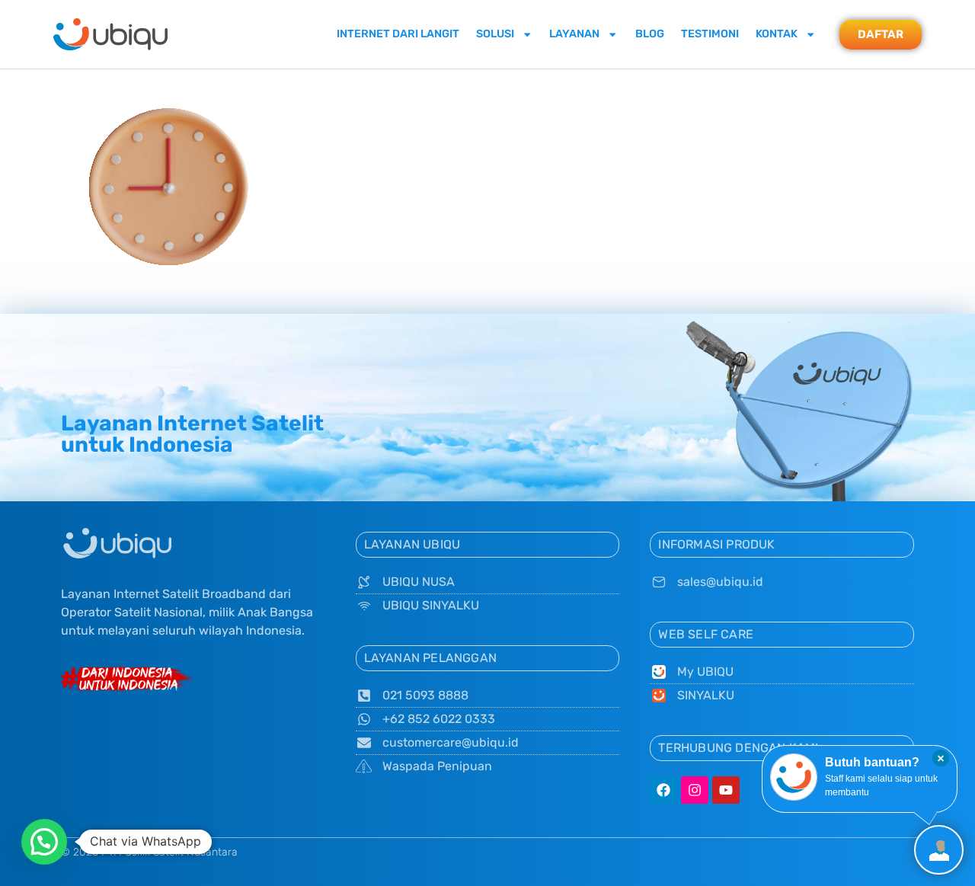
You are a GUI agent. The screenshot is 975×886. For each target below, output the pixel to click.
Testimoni (710, 33)
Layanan (574, 33)
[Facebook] (663, 790)
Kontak (777, 33)
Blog (649, 33)
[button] (44, 842)
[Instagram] (694, 790)
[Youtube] (726, 790)
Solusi (495, 33)
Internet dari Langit (398, 33)
